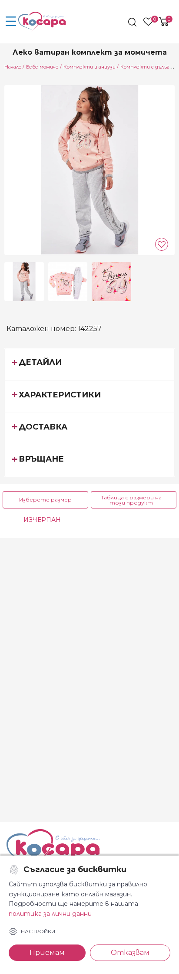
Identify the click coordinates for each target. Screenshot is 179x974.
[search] (133, 22)
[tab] (89, 364)
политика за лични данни (50, 914)
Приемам (47, 952)
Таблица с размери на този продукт (131, 500)
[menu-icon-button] (10, 21)
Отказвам (130, 952)
